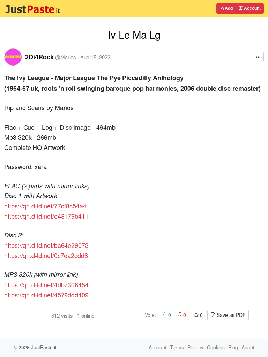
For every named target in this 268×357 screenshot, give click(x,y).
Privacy (195, 347)
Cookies (216, 347)
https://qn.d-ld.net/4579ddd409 (46, 294)
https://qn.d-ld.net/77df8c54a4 (45, 205)
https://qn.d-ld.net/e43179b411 (46, 215)
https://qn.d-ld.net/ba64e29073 (46, 245)
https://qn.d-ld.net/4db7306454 (46, 284)
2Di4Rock (39, 56)
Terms (177, 347)
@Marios (65, 57)
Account (252, 8)
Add (228, 8)
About (247, 347)
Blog (233, 347)
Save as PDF (230, 314)
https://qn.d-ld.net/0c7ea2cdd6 (46, 255)
